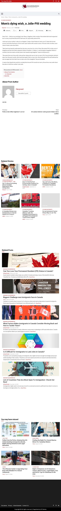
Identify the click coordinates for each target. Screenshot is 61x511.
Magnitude (36, 509)
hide (21, 70)
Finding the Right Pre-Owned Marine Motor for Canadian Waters (45, 429)
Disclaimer (4, 505)
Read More (32, 277)
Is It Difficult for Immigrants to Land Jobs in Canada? (30, 341)
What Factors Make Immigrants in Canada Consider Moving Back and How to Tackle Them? (30, 312)
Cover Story (35, 466)
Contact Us (25, 505)
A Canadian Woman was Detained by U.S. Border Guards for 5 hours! (10, 200)
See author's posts (23, 93)
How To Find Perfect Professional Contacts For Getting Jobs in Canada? (30, 171)
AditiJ (43, 186)
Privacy (10, 505)
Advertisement (17, 505)
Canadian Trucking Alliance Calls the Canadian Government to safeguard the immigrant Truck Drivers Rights (30, 200)
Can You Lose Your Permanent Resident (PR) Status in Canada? (30, 260)
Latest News (35, 438)
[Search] (59, 13)
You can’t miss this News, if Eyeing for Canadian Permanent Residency (50, 171)
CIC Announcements (6, 20)
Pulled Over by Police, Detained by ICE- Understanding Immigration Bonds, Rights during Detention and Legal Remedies (15, 429)
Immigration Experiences (9, 295)
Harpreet (4, 27)
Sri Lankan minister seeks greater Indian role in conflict (45, 111)
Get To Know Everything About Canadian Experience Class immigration (10, 171)
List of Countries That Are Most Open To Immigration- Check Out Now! (30, 369)
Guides (4, 466)
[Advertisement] (15, 235)
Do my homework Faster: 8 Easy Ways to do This (50, 200)
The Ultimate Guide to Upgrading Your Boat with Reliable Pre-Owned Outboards (15, 458)
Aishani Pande (6, 273)
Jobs (14, 181)
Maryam (4, 189)
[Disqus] (30, 138)
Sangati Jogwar (25, 186)
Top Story (5, 438)
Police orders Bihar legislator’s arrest (13, 110)
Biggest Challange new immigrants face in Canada (30, 286)
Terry (43, 214)
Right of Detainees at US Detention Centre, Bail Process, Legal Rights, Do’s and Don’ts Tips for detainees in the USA (45, 458)
